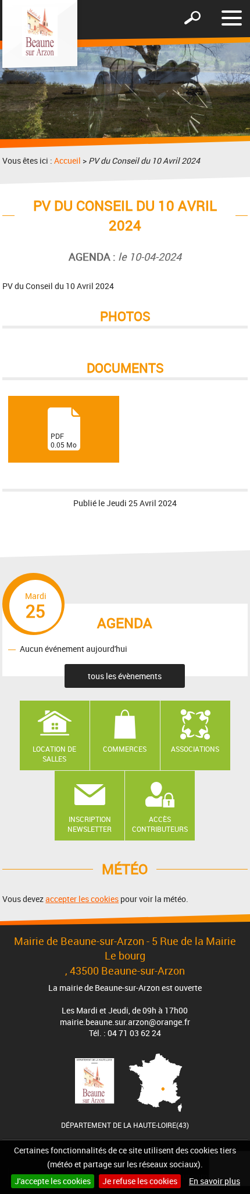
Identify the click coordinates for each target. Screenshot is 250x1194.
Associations (195, 748)
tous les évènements (125, 675)
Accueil (67, 160)
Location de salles (54, 753)
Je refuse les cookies (139, 1180)
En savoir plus (214, 1180)
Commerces (125, 748)
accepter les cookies (82, 898)
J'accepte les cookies (53, 1180)
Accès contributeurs (160, 824)
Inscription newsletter (89, 824)
